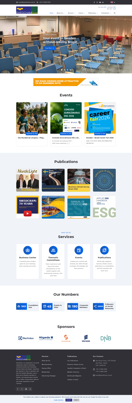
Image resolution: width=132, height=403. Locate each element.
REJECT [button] (76, 400)
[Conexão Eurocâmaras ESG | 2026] (66, 118)
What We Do (46, 361)
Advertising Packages (49, 376)
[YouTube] (26, 389)
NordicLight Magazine (74, 376)
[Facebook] (17, 389)
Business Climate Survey (75, 364)
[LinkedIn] (30, 389)
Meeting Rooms (47, 364)
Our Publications (72, 361)
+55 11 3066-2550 (101, 369)
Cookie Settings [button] (58, 400)
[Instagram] (22, 389)
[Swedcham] (27, 357)
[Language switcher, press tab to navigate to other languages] (113, 2)
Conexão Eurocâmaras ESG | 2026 (66, 138)
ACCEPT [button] (69, 400)
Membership (46, 372)
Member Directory (73, 372)
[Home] (51, 13)
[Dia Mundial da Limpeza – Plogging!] (32, 118)
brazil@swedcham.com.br (104, 375)
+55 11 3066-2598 (101, 372)
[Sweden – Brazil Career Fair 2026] (100, 118)
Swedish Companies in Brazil (76, 368)
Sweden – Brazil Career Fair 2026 (100, 138)
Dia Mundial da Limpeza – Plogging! (33, 138)
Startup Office (46, 368)
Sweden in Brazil (72, 380)
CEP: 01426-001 (101, 365)
